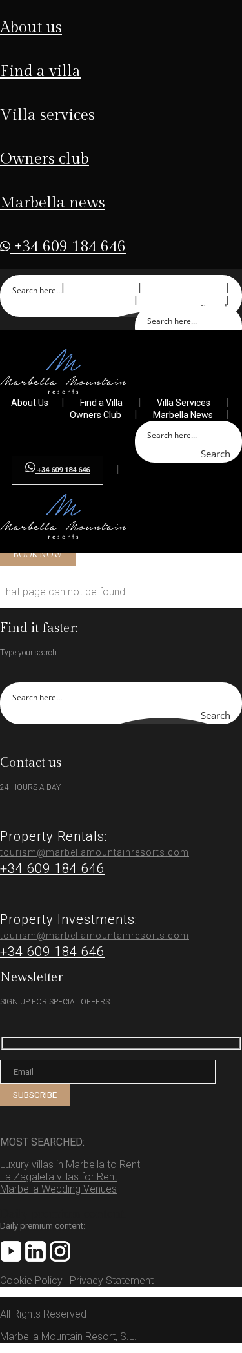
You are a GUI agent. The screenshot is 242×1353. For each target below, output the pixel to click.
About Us (31, 28)
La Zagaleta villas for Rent (58, 1177)
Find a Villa (40, 71)
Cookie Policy (31, 1280)
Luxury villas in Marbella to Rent (70, 1164)
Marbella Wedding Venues (58, 1189)
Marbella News (52, 203)
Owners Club (44, 159)
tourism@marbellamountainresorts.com (94, 852)
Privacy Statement (112, 1280)
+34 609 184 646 (68, 247)
